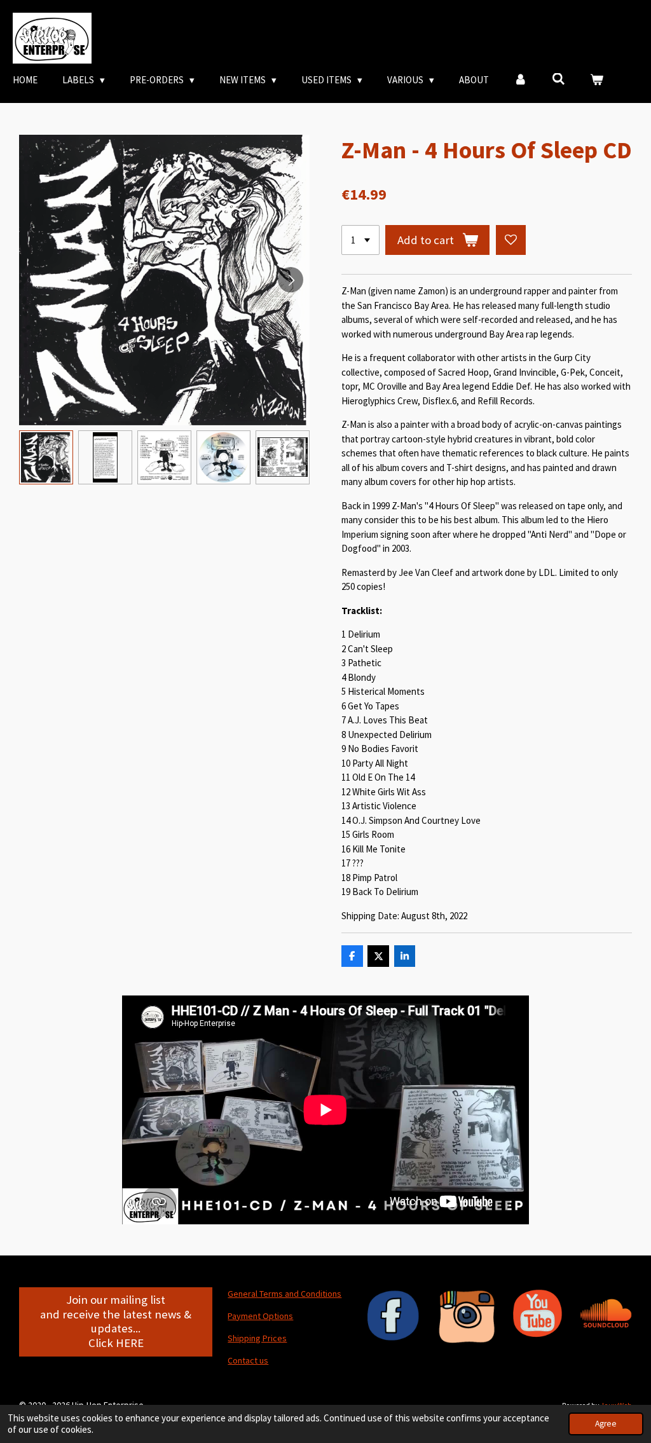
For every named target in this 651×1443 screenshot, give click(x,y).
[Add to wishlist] (511, 240)
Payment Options (260, 1316)
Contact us (248, 1360)
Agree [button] (606, 1423)
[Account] (520, 80)
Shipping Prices (257, 1338)
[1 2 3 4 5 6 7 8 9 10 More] (360, 240)
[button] (46, 457)
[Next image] (290, 279)
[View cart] (596, 80)
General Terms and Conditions (284, 1293)
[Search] (558, 79)
